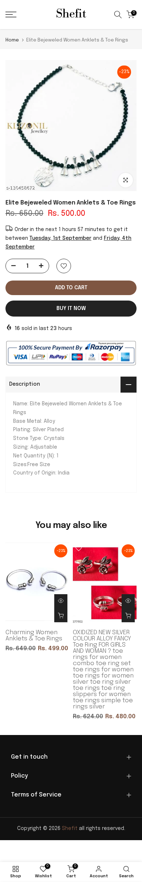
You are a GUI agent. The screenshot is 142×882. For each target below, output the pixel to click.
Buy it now (71, 308)
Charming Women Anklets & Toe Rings (33, 635)
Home (12, 40)
